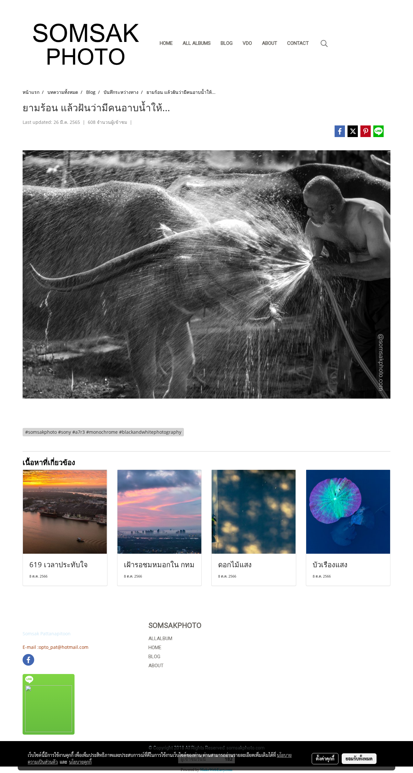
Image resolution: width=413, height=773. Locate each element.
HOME (154, 647)
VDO (247, 43)
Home (166, 43)
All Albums (197, 43)
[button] (324, 43)
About (269, 43)
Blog (227, 43)
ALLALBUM (160, 638)
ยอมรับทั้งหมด (359, 758)
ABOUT (156, 666)
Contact (298, 43)
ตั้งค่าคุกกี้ (325, 758)
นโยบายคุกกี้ (80, 762)
